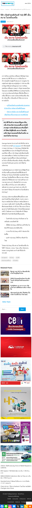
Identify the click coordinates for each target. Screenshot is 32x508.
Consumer (15, 499)
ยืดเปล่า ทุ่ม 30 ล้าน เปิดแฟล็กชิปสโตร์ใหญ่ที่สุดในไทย (20, 272)
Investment (11, 502)
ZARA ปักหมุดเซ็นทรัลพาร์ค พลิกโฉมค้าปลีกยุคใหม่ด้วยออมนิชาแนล (20, 280)
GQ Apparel (17, 146)
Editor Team (6, 302)
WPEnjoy (16, 496)
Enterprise (23, 499)
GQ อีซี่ (17, 257)
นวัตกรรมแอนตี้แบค (6, 260)
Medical (17, 502)
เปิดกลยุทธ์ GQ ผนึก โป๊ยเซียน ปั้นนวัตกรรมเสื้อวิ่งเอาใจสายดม (20, 293)
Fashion (7, 9)
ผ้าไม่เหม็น (15, 260)
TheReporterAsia (12, 494)
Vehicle (29, 499)
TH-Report (24, 502)
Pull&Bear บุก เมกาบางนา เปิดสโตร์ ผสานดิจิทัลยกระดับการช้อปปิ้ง (20, 287)
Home (2, 9)
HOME (9, 499)
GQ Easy (12, 257)
